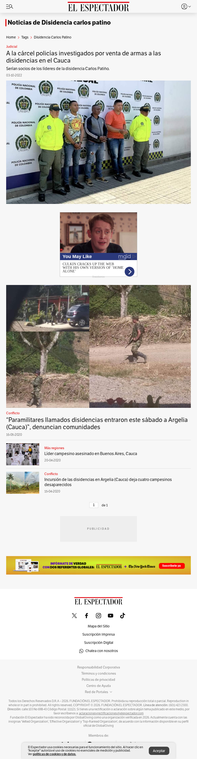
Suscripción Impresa (98, 634)
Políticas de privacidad (98, 680)
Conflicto (13, 413)
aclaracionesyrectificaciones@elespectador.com (111, 713)
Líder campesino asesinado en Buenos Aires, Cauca (90, 453)
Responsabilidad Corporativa (98, 667)
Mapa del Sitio (99, 626)
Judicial (11, 47)
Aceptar (159, 751)
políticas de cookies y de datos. (54, 754)
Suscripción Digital (98, 642)
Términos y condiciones (98, 673)
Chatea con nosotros (101, 651)
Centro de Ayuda (98, 686)
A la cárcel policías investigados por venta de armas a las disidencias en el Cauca (83, 57)
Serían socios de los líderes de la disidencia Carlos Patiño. (58, 68)
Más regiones (54, 448)
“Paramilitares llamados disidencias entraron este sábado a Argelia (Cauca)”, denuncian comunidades (97, 423)
